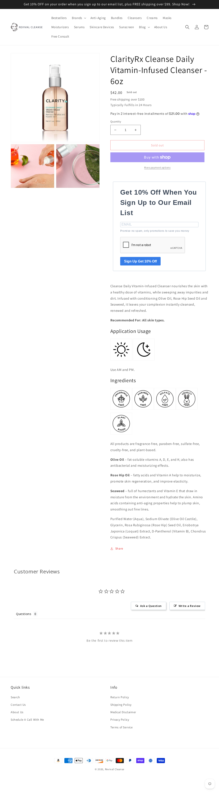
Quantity (115, 121)
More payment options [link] (157, 167)
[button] (78, 18)
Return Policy (119, 697)
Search (15, 697)
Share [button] (119, 548)
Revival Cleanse (114, 769)
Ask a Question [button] (151, 606)
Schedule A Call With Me (27, 720)
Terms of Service (121, 727)
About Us (17, 712)
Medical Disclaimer (123, 712)
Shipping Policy (121, 705)
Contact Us (18, 705)
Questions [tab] (23, 614)
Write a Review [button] (190, 606)
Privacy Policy (119, 720)
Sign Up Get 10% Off (140, 261)
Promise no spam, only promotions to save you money (154, 230)
